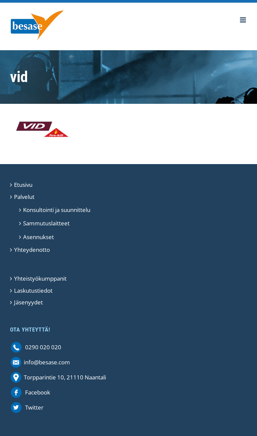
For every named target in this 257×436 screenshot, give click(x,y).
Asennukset (38, 237)
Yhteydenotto (32, 249)
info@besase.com (47, 362)
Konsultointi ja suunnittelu (56, 210)
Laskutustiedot (33, 290)
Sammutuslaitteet (46, 223)
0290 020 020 (43, 347)
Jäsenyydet (28, 302)
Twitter (34, 407)
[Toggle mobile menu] (243, 19)
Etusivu (23, 185)
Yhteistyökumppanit (40, 278)
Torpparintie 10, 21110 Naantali (65, 377)
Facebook (37, 392)
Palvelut (24, 197)
